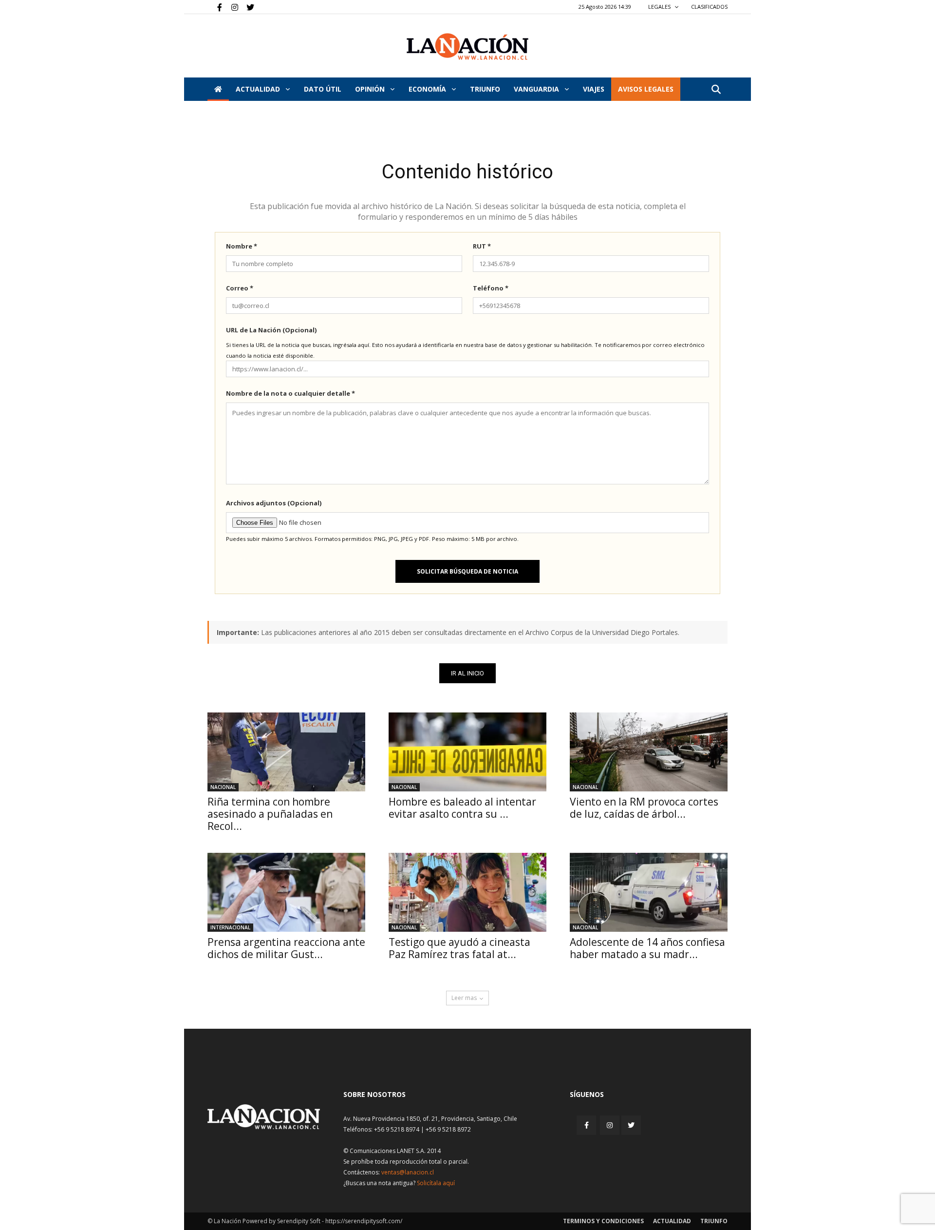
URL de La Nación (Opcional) (271, 330)
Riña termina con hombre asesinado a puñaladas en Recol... (270, 814)
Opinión (371, 89)
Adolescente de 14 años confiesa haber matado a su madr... (647, 948)
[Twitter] (247, 7)
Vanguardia (537, 89)
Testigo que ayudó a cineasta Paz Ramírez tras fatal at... (459, 948)
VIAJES (593, 89)
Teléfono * (490, 288)
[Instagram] (231, 7)
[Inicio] (218, 89)
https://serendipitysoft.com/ (363, 1221)
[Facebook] (214, 7)
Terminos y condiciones (603, 1221)
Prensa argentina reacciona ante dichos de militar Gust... (286, 948)
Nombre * (241, 246)
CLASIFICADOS (709, 6)
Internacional (230, 927)
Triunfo (485, 89)
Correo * (239, 288)
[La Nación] (467, 46)
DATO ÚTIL (322, 89)
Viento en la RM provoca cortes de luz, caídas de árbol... (644, 808)
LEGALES (660, 6)
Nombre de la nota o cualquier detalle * (290, 393)
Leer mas (464, 998)
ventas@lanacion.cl (407, 1172)
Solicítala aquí (436, 1183)
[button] (716, 90)
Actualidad (259, 89)
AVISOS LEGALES (645, 89)
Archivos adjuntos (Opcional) (273, 503)
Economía (428, 89)
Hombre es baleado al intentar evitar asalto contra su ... (462, 808)
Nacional (223, 787)
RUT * (482, 246)
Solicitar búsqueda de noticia (467, 571)
